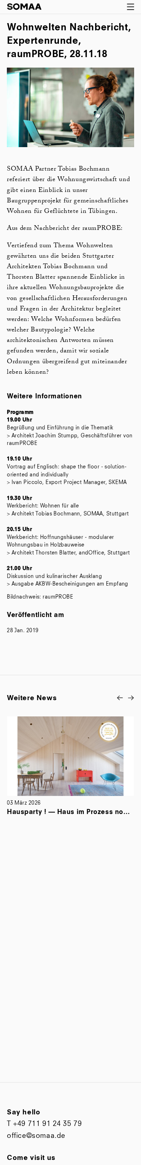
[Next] (131, 698)
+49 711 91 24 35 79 (47, 1124)
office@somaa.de (36, 1135)
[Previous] (120, 698)
